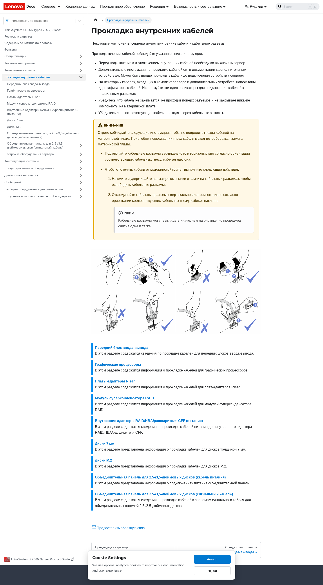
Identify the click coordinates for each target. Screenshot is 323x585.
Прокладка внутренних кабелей (27, 77)
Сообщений (13, 182)
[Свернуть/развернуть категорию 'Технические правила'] (81, 63)
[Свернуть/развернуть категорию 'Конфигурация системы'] (81, 161)
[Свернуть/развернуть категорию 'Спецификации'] (81, 56)
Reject (212, 570)
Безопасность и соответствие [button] (198, 6)
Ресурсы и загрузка (18, 36)
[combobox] (11, 20)
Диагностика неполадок (21, 175)
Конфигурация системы (21, 161)
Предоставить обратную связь (121, 528)
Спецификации (15, 56)
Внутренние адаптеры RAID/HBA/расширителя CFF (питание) (44, 112)
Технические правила (20, 63)
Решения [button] (157, 6)
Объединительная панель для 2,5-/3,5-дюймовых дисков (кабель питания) (43, 135)
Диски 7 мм (15, 120)
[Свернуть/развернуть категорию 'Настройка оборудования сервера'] (81, 154)
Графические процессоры (26, 90)
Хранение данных (80, 6)
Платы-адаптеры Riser (23, 97)
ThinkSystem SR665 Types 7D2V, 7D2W (32, 30)
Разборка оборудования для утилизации (33, 189)
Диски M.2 (14, 127)
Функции (10, 49)
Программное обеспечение (122, 6)
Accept (212, 559)
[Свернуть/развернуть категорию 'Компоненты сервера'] (81, 70)
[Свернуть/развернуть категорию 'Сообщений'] (81, 182)
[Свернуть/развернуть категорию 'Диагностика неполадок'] (81, 175)
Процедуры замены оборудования (29, 168)
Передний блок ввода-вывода (28, 84)
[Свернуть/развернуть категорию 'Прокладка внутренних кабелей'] (81, 77)
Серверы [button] (48, 6)
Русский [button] (256, 6)
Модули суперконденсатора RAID (31, 103)
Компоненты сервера (19, 70)
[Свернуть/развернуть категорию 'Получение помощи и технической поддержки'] (81, 196)
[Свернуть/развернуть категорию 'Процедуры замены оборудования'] (81, 168)
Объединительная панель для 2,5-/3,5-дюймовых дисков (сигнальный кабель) (35, 145)
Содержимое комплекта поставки (28, 43)
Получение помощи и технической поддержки (37, 196)
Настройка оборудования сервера (29, 154)
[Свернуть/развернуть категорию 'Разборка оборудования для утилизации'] (81, 189)
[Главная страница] (95, 20)
